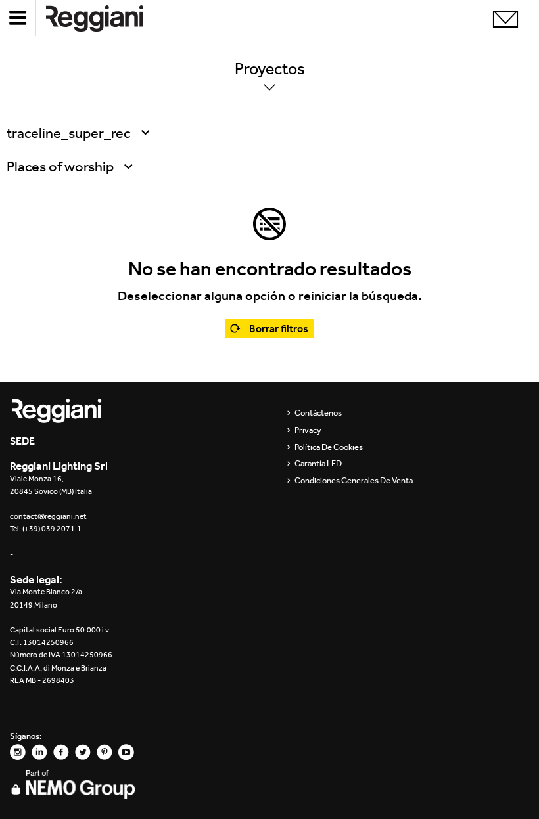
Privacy (307, 430)
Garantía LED (318, 463)
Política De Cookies (328, 447)
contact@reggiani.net (48, 516)
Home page (105, 18)
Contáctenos (318, 413)
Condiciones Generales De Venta (353, 481)
